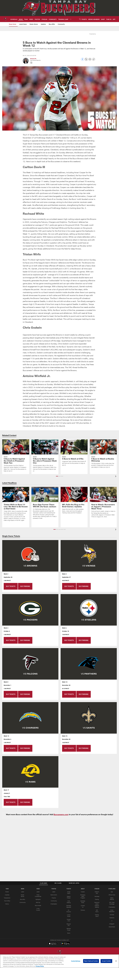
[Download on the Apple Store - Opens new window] (53, 943)
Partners (83, 910)
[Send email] (89, 60)
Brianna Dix (33, 58)
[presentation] (116, 477)
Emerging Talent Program (82, 896)
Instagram (111, 923)
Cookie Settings (75, 961)
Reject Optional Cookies (91, 961)
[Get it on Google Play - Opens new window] (65, 944)
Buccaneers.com (61, 814)
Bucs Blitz (22, 899)
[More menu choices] (70, 19)
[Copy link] (93, 59)
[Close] (116, 961)
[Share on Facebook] (82, 60)
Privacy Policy (40, 966)
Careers (83, 891)
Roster (7, 891)
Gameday (97, 896)
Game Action (53, 894)
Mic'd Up (38, 902)
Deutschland (112, 926)
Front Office (7, 900)
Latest (22, 891)
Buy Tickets (10, 586)
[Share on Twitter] (86, 60)
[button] (57, 476)
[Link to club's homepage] (5, 19)
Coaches (7, 894)
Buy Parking (25, 586)
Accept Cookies (106, 961)
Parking (97, 899)
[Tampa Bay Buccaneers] (59, 952)
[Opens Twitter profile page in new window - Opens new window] (31, 63)
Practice (54, 898)
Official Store (112, 894)
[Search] (80, 19)
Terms (68, 933)
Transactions (7, 898)
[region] (59, 961)
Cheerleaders (53, 904)
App (112, 891)
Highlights (38, 899)
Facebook (112, 917)
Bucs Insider (38, 905)
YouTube (112, 914)
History (7, 904)
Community (23, 902)
